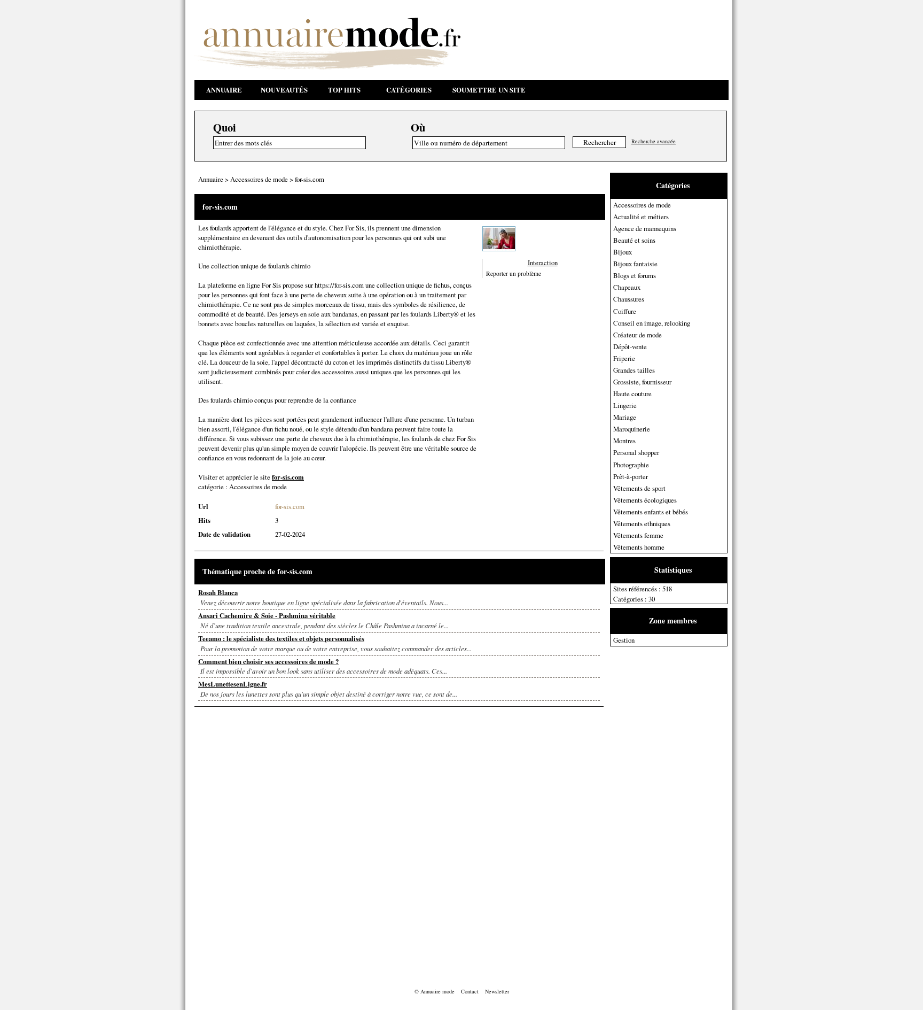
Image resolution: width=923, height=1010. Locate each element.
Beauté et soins (634, 240)
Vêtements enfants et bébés (650, 511)
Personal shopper (636, 452)
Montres (624, 440)
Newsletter (497, 991)
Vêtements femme (638, 535)
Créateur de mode (637, 335)
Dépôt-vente (630, 346)
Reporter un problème (513, 273)
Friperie (624, 358)
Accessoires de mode (642, 205)
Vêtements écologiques (645, 500)
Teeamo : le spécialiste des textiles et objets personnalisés (281, 638)
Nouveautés (284, 90)
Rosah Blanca (218, 592)
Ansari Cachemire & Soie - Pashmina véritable (266, 615)
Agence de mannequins (644, 228)
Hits (204, 520)
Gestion (624, 640)
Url (203, 506)
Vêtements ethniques (641, 523)
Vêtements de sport (639, 488)
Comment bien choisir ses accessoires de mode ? (268, 661)
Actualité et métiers (641, 216)
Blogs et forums (634, 275)
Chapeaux (626, 287)
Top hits (344, 90)
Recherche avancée (653, 141)
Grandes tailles (634, 370)
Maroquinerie (631, 429)
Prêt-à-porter (630, 476)
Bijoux (622, 252)
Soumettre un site (489, 90)
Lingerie (625, 405)
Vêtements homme (638, 547)
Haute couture (632, 393)
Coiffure (624, 311)
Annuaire (224, 90)
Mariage (624, 417)
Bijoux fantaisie (635, 263)
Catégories (409, 90)
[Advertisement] (652, 806)
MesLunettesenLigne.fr (232, 684)
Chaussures (628, 299)
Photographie (631, 464)
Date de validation (224, 534)
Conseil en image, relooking (651, 323)
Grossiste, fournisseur (642, 382)
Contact (470, 991)
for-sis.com (309, 179)
